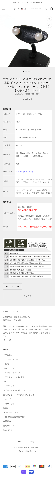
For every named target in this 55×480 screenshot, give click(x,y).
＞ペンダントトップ (11, 372)
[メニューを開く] (3, 9)
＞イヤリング (8, 386)
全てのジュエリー (10, 359)
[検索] (47, 9)
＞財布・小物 (8, 403)
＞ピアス (7, 381)
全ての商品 (8, 355)
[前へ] (18, 71)
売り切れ (27, 296)
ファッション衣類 (10, 412)
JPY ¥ (20, 442)
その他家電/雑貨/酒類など (14, 417)
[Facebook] (4, 340)
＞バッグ (7, 399)
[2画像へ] (26, 71)
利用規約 (7, 421)
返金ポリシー (8, 430)
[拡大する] (49, 18)
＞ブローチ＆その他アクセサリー (17, 390)
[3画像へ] (29, 71)
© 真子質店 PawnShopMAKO (27, 448)
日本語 (32, 442)
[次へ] (36, 71)
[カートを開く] (51, 8)
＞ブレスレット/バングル (13, 377)
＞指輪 (6, 364)
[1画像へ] (23, 71)
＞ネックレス (8, 368)
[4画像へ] (31, 71)
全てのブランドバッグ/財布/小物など (18, 395)
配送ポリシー (8, 425)
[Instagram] (10, 340)
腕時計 (6, 408)
